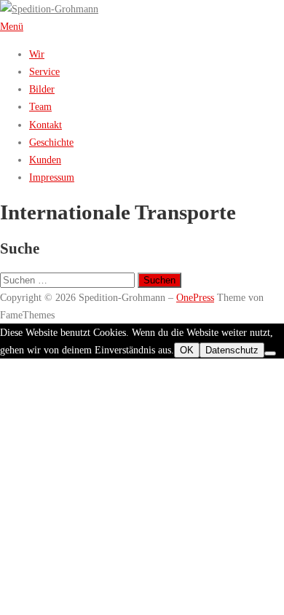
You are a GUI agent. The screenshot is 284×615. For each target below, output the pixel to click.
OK (187, 350)
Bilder (42, 89)
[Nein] (270, 353)
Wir (36, 54)
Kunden (45, 159)
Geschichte (51, 142)
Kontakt (45, 124)
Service (44, 71)
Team (40, 106)
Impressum (51, 177)
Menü (11, 26)
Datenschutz (232, 350)
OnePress (195, 297)
